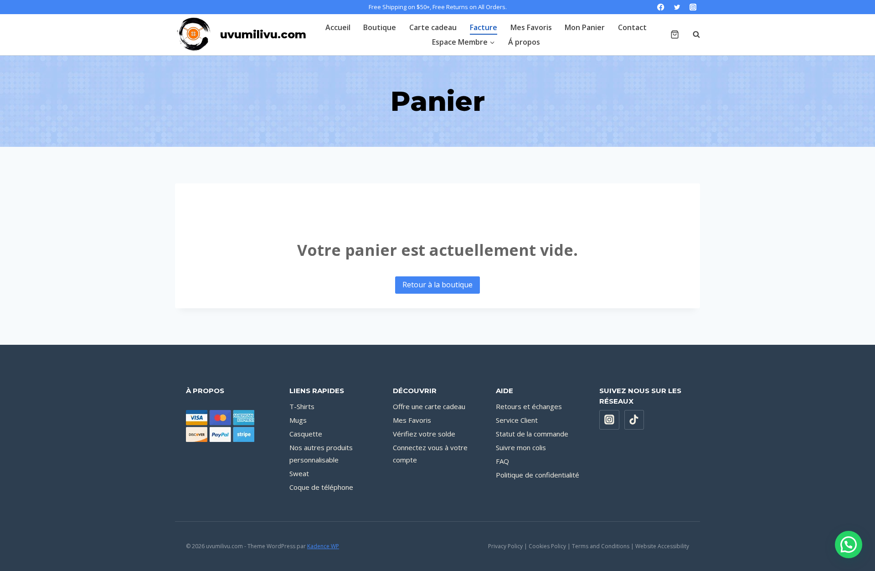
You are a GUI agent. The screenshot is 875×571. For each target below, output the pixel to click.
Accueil (337, 27)
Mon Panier (585, 27)
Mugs (298, 420)
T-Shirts (301, 406)
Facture (483, 27)
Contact (632, 27)
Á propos (524, 42)
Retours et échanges (529, 406)
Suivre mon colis (521, 447)
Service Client (517, 420)
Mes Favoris (531, 27)
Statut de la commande (532, 433)
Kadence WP (323, 546)
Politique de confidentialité (537, 474)
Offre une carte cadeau (429, 406)
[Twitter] (677, 7)
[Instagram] (693, 7)
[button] (848, 544)
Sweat (299, 473)
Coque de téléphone (321, 487)
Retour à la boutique (437, 285)
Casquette (305, 433)
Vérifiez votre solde (424, 433)
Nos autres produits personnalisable (321, 453)
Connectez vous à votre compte (430, 453)
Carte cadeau (433, 27)
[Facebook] (661, 7)
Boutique (379, 27)
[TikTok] (634, 420)
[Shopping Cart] (674, 34)
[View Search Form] (692, 34)
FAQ (502, 461)
